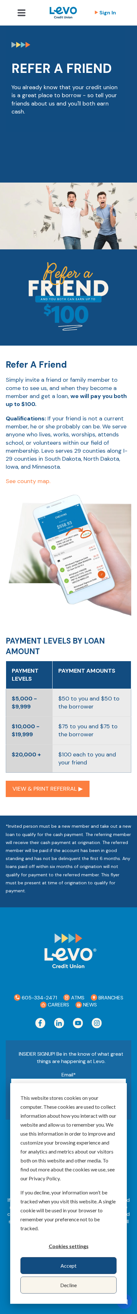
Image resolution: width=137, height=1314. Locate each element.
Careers (58, 1004)
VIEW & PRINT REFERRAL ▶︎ (47, 789)
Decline (68, 1285)
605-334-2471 (38, 997)
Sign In (107, 12)
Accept (68, 1266)
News (89, 1004)
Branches (110, 997)
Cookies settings (69, 1246)
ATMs (77, 997)
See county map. (28, 481)
